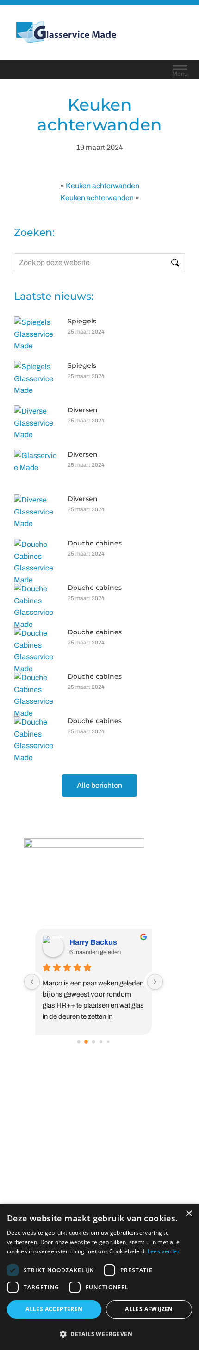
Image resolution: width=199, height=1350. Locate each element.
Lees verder (164, 1251)
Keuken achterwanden (102, 186)
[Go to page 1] (86, 1042)
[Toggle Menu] (180, 69)
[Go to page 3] (101, 1041)
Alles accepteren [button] (53, 1309)
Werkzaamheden (100, 1129)
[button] (99, 1333)
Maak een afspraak (100, 1154)
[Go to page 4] (108, 1042)
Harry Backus (93, 942)
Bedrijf (99, 1118)
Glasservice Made (75, 32)
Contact (100, 1142)
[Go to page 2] (93, 1042)
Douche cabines (95, 543)
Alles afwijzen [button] (149, 1309)
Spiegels (82, 321)
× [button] (188, 1213)
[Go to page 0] (78, 1042)
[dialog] (99, 1277)
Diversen (83, 410)
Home (99, 1106)
